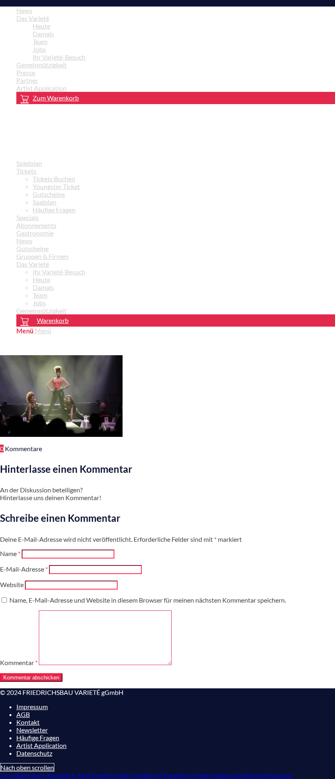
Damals (43, 34)
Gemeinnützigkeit (41, 65)
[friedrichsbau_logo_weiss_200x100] (61, 149)
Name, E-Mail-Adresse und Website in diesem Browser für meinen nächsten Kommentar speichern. (147, 600)
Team (40, 41)
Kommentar (19, 662)
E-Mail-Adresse (24, 569)
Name (10, 553)
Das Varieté (32, 18)
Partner (27, 80)
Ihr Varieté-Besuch (59, 57)
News (24, 10)
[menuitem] (175, 10)
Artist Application (41, 88)
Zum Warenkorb (56, 98)
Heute (41, 26)
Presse (25, 72)
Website (12, 584)
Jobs (39, 49)
